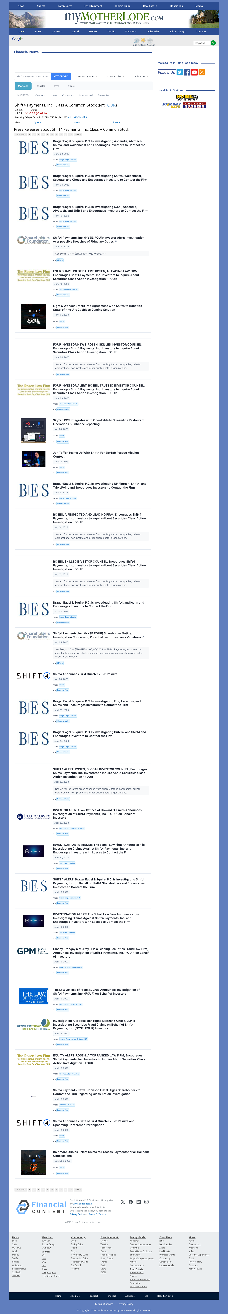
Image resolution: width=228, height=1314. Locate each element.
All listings (134, 1240)
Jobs (161, 1240)
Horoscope (105, 1247)
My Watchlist (114, 76)
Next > (78, 134)
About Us (75, 1296)
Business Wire (62, 327)
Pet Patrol (76, 1265)
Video (191, 1251)
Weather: (47, 1237)
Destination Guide (79, 1258)
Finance (133, 1276)
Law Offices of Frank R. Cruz (70, 1004)
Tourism (201, 31)
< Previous (21, 134)
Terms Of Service (97, 1214)
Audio (191, 1240)
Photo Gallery (195, 1261)
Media (199, 6)
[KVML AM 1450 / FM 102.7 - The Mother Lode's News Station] (187, 97)
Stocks (41, 86)
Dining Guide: (138, 1237)
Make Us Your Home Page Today (178, 63)
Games (103, 1251)
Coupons (193, 1265)
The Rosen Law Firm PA (68, 290)
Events (74, 1240)
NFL (43, 1255)
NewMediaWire (63, 374)
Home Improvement (140, 1279)
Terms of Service (104, 1303)
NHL (44, 1265)
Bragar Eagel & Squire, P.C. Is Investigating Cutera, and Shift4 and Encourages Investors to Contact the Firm (99, 734)
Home (58, 1296)
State (38, 31)
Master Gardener (138, 1286)
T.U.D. (191, 1258)
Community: (78, 1237)
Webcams (131, 31)
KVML (103, 1265)
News (21, 6)
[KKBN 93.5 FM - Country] (194, 104)
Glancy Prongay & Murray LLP (70, 967)
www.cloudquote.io (82, 1203)
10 (70, 134)
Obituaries (153, 31)
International (86, 95)
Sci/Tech (16, 1272)
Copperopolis (137, 1265)
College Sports (49, 1272)
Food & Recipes (108, 1254)
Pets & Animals (166, 1265)
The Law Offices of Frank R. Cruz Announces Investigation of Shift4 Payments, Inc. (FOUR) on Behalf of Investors (96, 991)
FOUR (110, 105)
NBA (44, 1262)
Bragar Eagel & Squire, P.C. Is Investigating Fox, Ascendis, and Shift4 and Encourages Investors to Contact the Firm (97, 703)
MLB (44, 1258)
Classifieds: (165, 1237)
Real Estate (150, 6)
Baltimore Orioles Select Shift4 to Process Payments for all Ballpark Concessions (101, 1153)
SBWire (60, 260)
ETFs (56, 86)
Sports (41, 6)
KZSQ (103, 1268)
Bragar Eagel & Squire (67, 160)
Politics (15, 1261)
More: (192, 1237)
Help (146, 1296)
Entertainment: (109, 1237)
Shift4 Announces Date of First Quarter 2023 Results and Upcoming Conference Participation (94, 1123)
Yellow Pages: (195, 1268)
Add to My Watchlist (77, 117)
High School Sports (51, 1276)
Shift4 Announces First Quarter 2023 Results (85, 674)
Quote (37, 122)
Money (93, 31)
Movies (103, 1240)
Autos (162, 1247)
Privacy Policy (77, 1214)
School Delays (178, 31)
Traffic (111, 31)
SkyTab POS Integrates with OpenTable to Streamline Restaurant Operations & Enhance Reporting (99, 422)
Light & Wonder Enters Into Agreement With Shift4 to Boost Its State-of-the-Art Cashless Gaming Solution (97, 307)
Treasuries (103, 95)
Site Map (112, 1296)
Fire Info (75, 1268)
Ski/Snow (46, 1247)
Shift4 (61, 321)
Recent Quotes (86, 76)
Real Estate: (137, 1269)
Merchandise (165, 1244)
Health (74, 1247)
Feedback (93, 1296)
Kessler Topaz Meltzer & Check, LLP (73, 1039)
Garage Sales (165, 1261)
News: (15, 1237)
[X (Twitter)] (123, 1207)
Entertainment (93, 6)
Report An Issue (165, 1296)
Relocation (135, 1283)
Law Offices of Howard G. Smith (71, 828)
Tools (71, 86)
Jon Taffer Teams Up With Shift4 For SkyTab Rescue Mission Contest (96, 454)
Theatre (104, 1244)
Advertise (130, 1296)
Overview (40, 95)
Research (118, 122)
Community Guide (79, 1254)
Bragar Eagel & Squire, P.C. (69, 898)
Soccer (45, 1269)
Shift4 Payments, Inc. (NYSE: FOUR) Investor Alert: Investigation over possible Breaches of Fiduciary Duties (99, 239)
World (75, 31)
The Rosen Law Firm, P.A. (69, 1074)
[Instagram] (146, 1207)
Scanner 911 (195, 1244)
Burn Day (46, 1240)
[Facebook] (130, 1207)
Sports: (46, 1251)
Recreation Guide (79, 1261)
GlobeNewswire (63, 165)
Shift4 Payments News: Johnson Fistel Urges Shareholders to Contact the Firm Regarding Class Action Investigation (97, 1092)
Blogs (73, 1251)
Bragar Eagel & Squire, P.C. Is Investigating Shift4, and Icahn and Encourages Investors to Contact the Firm (98, 604)
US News (57, 31)
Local (22, 31)
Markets (23, 86)
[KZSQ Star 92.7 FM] (170, 104)
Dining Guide (123, 6)
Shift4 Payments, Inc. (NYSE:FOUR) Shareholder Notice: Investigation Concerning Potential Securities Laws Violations (99, 635)
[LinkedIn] (138, 1207)
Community (65, 6)
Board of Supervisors (199, 1254)
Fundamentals (137, 1272)
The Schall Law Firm (67, 863)
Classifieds (176, 6)
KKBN (103, 1272)
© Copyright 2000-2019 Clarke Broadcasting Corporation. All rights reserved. (114, 1310)
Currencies (68, 95)
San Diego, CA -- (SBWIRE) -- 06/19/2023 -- (80, 253)
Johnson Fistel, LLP (66, 1105)
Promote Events (167, 1254)
